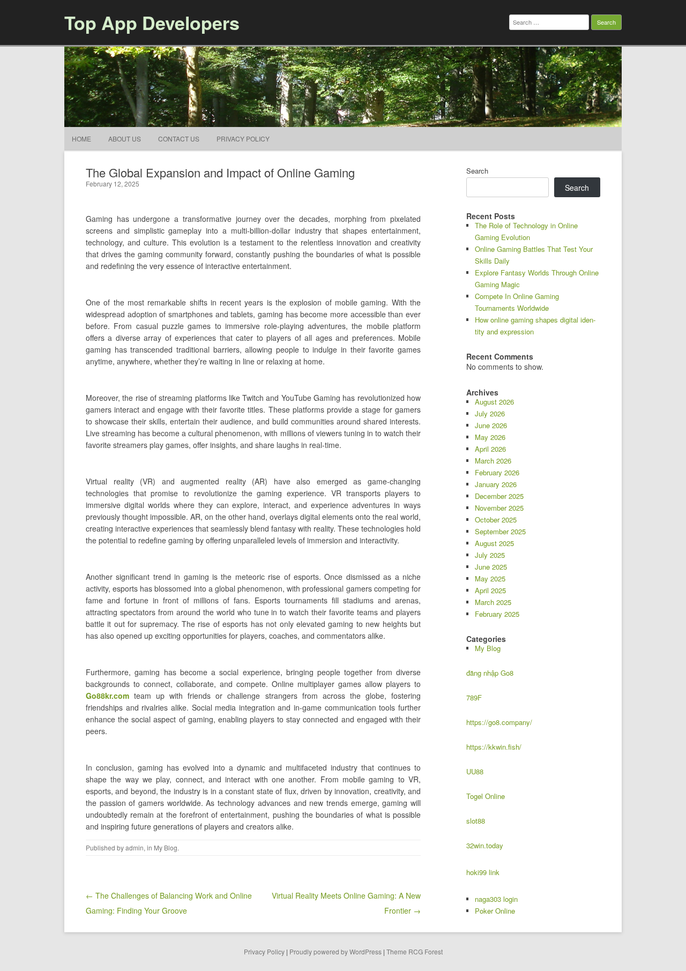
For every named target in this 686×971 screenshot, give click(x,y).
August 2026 (494, 402)
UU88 (474, 771)
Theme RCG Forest (414, 951)
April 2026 (490, 449)
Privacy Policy (243, 138)
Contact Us (178, 138)
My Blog (165, 847)
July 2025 (490, 555)
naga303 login (496, 899)
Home (81, 138)
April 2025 (490, 590)
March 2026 (493, 460)
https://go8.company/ (499, 722)
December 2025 (499, 496)
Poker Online (495, 911)
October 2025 (496, 519)
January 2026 (496, 484)
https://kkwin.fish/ (493, 747)
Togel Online (485, 796)
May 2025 (490, 578)
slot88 (475, 821)
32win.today (484, 845)
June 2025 (491, 567)
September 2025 (500, 531)
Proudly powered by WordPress (335, 951)
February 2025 (497, 614)
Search (477, 171)
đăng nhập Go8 (489, 673)
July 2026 (490, 413)
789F (474, 697)
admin (134, 847)
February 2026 (497, 472)
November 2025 (499, 508)
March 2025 (493, 602)
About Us (124, 138)
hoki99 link (482, 872)
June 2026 (491, 425)
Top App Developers (152, 22)
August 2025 (494, 543)
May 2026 (490, 437)
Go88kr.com (107, 695)
